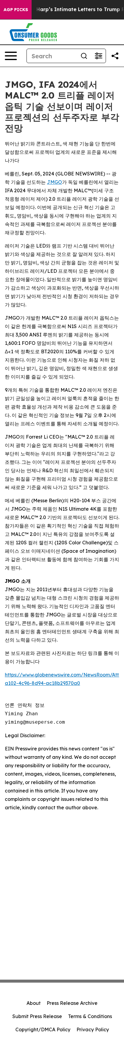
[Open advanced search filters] (98, 56)
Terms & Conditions (90, 1016)
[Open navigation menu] (11, 56)
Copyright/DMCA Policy (42, 1029)
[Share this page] (115, 56)
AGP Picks (16, 9)
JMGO (54, 182)
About (33, 1003)
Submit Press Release (37, 1016)
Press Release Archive (72, 1003)
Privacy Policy (92, 1029)
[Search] (84, 56)
